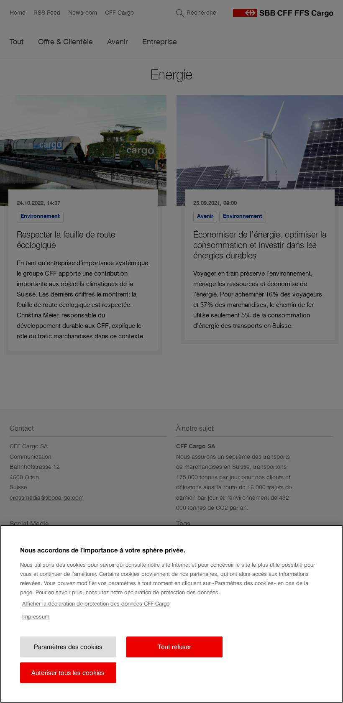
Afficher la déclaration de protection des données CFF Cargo (95, 604)
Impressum (35, 617)
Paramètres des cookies (68, 646)
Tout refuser (174, 646)
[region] (171, 614)
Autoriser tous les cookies (68, 672)
